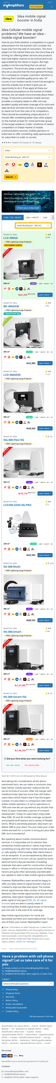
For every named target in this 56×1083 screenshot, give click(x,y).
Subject (6, 979)
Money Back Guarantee (16, 1007)
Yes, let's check (13, 765)
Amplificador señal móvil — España (18, 1031)
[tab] (52, 217)
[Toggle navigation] (52, 6)
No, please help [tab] (32, 765)
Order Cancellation (14, 1004)
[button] (28, 202)
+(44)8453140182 (12, 974)
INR (49, 2)
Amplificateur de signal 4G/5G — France (20, 1026)
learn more (44, 295)
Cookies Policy (12, 1011)
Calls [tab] (45, 217)
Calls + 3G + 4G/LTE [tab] (12, 217)
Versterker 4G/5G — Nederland (16, 1040)
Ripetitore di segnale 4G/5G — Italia (32, 1028)
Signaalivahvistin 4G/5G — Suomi (35, 1043)
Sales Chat (47, 974)
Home (4, 948)
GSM (29, 900)
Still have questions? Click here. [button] (41, 1016)
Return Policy (12, 1000)
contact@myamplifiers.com (36, 968)
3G (34, 900)
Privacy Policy (12, 989)
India (5, 2)
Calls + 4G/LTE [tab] (32, 217)
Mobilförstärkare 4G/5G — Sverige (34, 1037)
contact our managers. (26, 941)
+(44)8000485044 (12, 971)
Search (9, 176)
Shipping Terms (13, 993)
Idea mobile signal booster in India (23, 948)
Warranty (10, 997)
